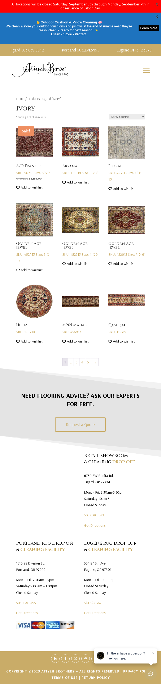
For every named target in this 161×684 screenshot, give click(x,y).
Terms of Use (64, 677)
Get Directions (95, 525)
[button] (29, 187)
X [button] (157, 4)
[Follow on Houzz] (55, 658)
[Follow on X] (75, 658)
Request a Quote (80, 424)
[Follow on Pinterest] (85, 658)
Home (20, 98)
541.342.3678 (94, 602)
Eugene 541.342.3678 (134, 50)
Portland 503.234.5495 (80, 50)
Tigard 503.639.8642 (27, 50)
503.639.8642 (94, 515)
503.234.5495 (26, 602)
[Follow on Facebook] (65, 658)
